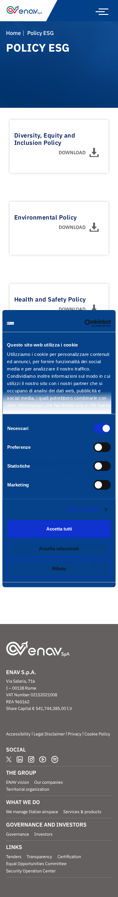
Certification (69, 856)
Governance (17, 834)
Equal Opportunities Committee (36, 863)
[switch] (102, 447)
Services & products (82, 811)
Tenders (13, 856)
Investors (43, 834)
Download (72, 152)
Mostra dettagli (83, 509)
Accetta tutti (59, 528)
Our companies (48, 782)
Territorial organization (27, 789)
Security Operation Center (31, 871)
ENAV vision (17, 782)
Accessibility (18, 734)
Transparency (39, 856)
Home (13, 33)
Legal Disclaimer (49, 734)
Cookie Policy (97, 734)
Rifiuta (59, 568)
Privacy (74, 734)
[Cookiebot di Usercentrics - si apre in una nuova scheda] (85, 323)
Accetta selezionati (59, 548)
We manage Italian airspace (32, 811)
